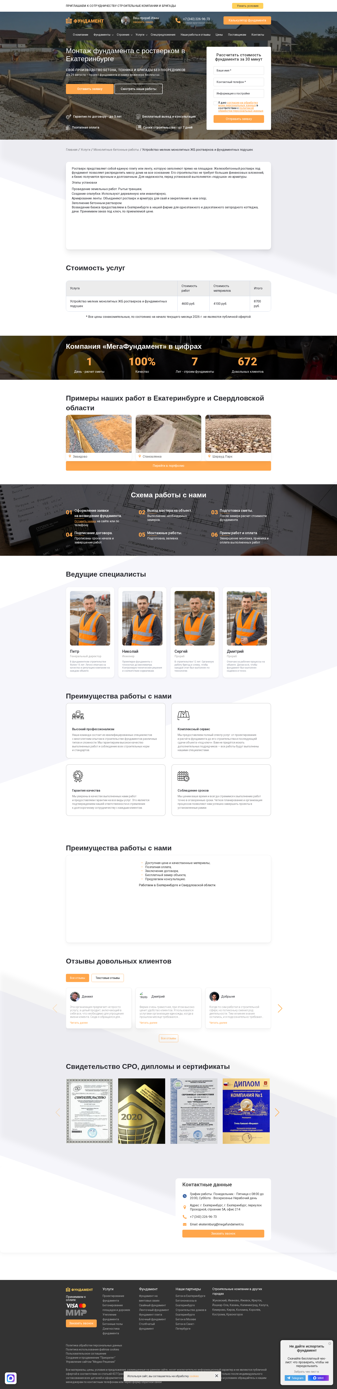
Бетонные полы (113, 1324)
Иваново (233, 1300)
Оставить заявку (89, 89)
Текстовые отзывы (108, 977)
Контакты (258, 34)
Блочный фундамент (152, 1319)
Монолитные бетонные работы (116, 149)
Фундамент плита (150, 1314)
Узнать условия (247, 6)
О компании (80, 34)
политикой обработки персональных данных (240, 109)
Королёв (254, 1309)
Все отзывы (77, 977)
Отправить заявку (239, 119)
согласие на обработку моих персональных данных (238, 104)
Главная (71, 149)
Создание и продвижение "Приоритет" (90, 1357)
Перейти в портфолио (168, 466)
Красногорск (234, 1314)
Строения (123, 34)
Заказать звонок (223, 1233)
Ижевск (245, 1300)
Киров (231, 1309)
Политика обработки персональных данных (94, 1345)
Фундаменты (102, 34)
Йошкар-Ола (220, 1305)
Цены (219, 34)
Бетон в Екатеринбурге (190, 1295)
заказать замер (143, 22)
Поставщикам (237, 34)
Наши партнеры (188, 1289)
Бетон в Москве (186, 1319)
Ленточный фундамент (154, 1309)
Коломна (242, 1309)
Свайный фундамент (152, 1305)
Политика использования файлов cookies (92, 1349)
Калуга (263, 1305)
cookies (194, 1376)
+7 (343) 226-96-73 (196, 19)
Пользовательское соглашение (86, 1353)
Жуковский (219, 1300)
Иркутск (257, 1300)
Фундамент (148, 1289)
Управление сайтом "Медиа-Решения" (90, 1361)
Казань (234, 1305)
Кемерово (218, 1309)
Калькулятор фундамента (247, 20)
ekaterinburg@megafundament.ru (221, 1224)
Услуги (140, 34)
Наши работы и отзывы (195, 34)
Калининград (249, 1305)
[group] (90, 1112)
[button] (280, 1008)
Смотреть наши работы (138, 89)
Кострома (218, 1314)
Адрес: (226, 1207)
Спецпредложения (163, 34)
